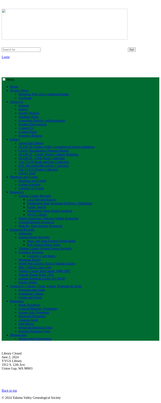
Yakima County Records (34, 196)
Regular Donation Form (34, 331)
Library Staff (26, 173)
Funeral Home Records (33, 237)
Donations (17, 301)
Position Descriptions (32, 124)
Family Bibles (27, 282)
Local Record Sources (41, 199)
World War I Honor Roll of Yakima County (47, 263)
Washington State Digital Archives (49, 211)
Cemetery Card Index (41, 256)
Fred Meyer (26, 323)
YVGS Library (37, 214)
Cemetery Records (30, 252)
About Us (16, 101)
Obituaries (25, 233)
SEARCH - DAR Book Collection (41, 158)
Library (15, 139)
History (23, 109)
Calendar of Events (31, 188)
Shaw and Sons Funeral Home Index (51, 241)
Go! (132, 49)
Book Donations (29, 305)
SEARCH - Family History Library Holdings (48, 154)
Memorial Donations (32, 316)
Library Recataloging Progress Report (43, 150)
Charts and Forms (30, 297)
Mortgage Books (29, 259)
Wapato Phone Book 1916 (35, 275)
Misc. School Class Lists (34, 267)
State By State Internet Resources (40, 226)
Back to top (9, 390)
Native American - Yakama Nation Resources (48, 218)
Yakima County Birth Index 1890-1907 (44, 271)
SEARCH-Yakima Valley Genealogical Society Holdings (56, 147)
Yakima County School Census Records (44, 248)
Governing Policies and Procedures (41, 120)
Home (14, 86)
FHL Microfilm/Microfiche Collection (43, 165)
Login (6, 57)
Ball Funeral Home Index (44, 244)
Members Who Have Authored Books (43, 94)
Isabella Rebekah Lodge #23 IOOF (41, 278)
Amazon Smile (28, 320)
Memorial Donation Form (35, 327)
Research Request (30, 135)
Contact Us (25, 128)
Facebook (24, 98)
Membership (18, 335)
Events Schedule (29, 184)
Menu (10, 79)
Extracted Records (22, 229)
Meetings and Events (24, 177)
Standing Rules (28, 117)
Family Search (36, 207)
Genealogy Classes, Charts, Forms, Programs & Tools (45, 286)
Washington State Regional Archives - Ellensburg (59, 203)
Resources (17, 192)
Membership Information (34, 339)
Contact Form (27, 132)
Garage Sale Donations (33, 312)
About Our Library (31, 143)
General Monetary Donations (37, 308)
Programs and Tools (31, 290)
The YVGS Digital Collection (38, 169)
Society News (19, 90)
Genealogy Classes (31, 293)
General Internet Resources (36, 222)
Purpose (23, 105)
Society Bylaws (28, 113)
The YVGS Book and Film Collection (43, 162)
